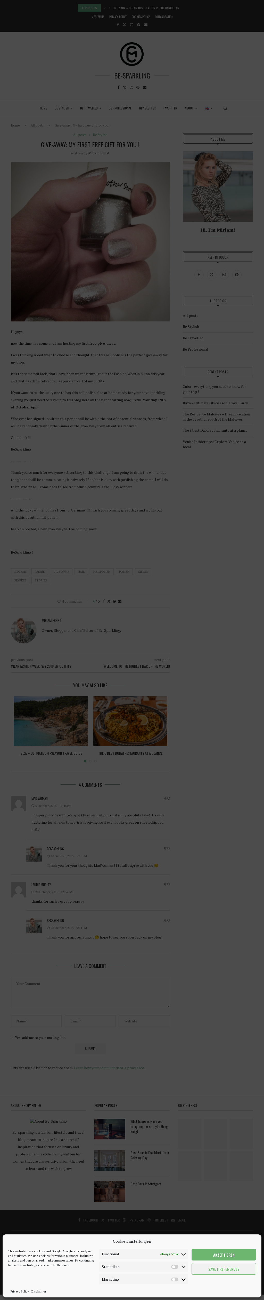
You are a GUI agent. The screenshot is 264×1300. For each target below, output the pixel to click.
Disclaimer (38, 1291)
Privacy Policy (20, 1291)
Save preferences (224, 1269)
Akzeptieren (224, 1255)
